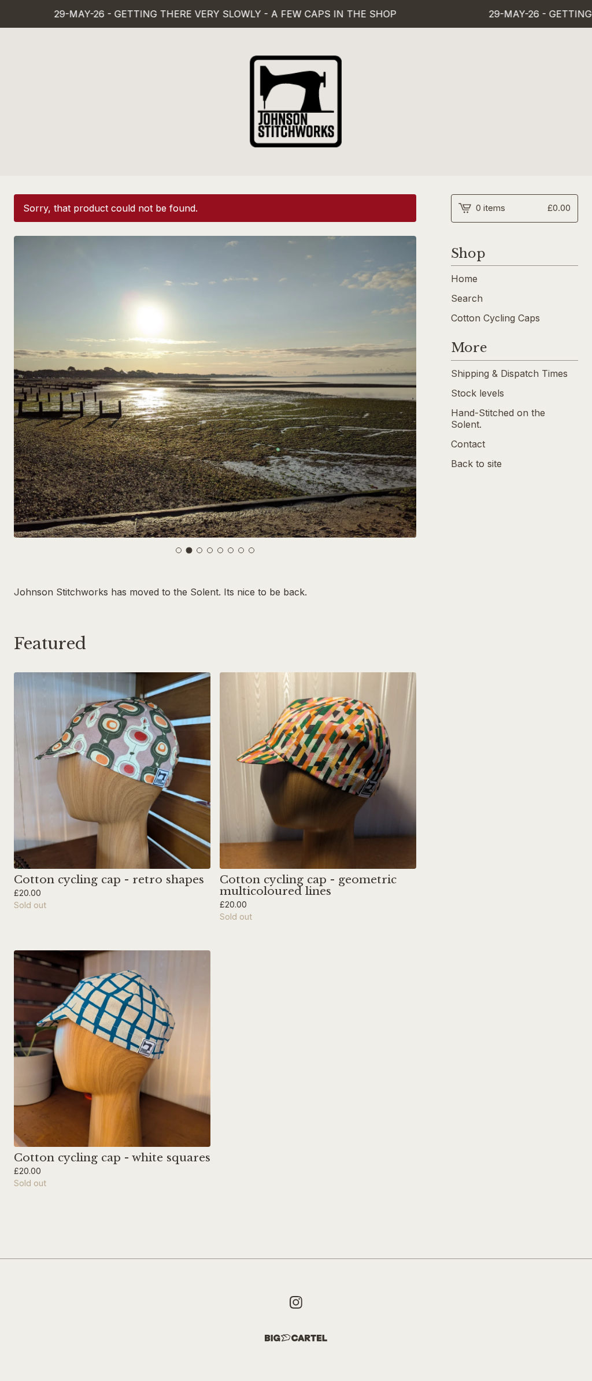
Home (464, 278)
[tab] (179, 550)
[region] (296, 14)
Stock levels (477, 393)
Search (467, 298)
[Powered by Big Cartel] (296, 1338)
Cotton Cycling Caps (495, 318)
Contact (468, 444)
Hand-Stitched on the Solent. (498, 418)
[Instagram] (296, 1302)
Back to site (476, 463)
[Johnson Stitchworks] (296, 101)
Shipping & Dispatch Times (509, 373)
